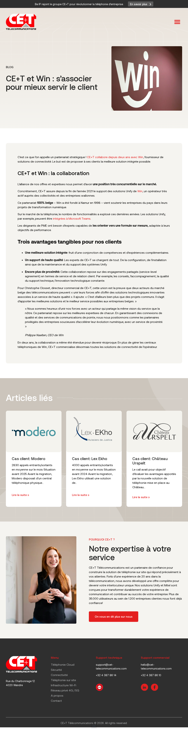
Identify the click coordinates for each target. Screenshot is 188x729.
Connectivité (59, 675)
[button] (177, 22)
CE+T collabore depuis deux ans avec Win (115, 157)
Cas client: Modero (28, 459)
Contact (56, 700)
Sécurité (56, 669)
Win (139, 191)
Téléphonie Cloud (62, 664)
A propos (57, 695)
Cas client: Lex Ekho (89, 459)
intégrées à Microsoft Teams (72, 218)
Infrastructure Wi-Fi (63, 685)
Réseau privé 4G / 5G (65, 690)
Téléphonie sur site (63, 680)
